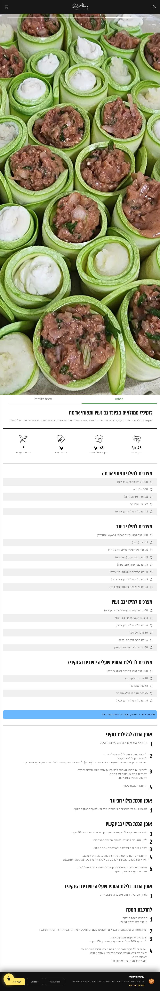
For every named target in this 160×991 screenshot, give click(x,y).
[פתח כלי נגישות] (9, 978)
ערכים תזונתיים (43, 399)
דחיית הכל (54, 981)
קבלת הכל (15, 981)
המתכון (119, 399)
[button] (141, 6)
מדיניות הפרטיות (136, 985)
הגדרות (34, 981)
